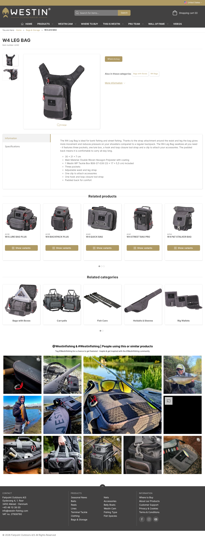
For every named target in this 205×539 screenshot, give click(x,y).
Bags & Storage (33, 30)
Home (18, 30)
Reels (74, 504)
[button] (10, 60)
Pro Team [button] (134, 23)
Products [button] (43, 23)
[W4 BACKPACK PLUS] (61, 218)
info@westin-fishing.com (15, 510)
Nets (106, 497)
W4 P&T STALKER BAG (179, 236)
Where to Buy (89, 23)
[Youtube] (156, 519)
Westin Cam (110, 508)
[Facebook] (142, 519)
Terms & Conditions (149, 512)
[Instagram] (149, 519)
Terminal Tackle (79, 512)
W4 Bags (154, 74)
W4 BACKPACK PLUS (57, 236)
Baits (73, 501)
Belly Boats (109, 504)
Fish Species (110, 515)
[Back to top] (102, 487)
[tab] (99, 266)
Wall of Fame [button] (156, 23)
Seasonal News (79, 497)
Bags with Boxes (140, 74)
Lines (73, 508)
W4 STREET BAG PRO (138, 236)
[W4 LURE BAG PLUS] (21, 218)
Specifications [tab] (12, 146)
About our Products (149, 501)
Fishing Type (110, 512)
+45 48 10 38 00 (11, 507)
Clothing (75, 515)
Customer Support (148, 504)
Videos (177, 23)
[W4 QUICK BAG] (102, 218)
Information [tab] (11, 138)
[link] (22, 375)
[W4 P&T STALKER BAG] (183, 218)
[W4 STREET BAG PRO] (143, 218)
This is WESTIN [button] (111, 23)
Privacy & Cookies (148, 508)
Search (124, 13)
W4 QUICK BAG (94, 236)
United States (194, 2)
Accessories (110, 501)
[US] (26, 12)
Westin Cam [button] (65, 23)
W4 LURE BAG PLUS (16, 236)
